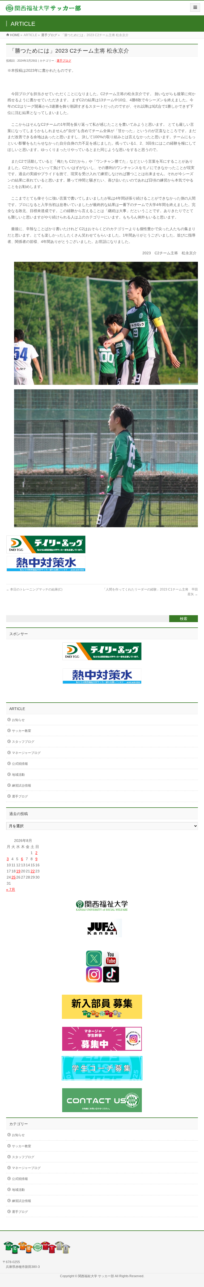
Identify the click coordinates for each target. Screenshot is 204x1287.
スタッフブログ (23, 742)
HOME (15, 35)
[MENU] (195, 7)
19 (18, 871)
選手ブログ (49, 35)
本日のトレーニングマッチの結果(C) (34, 589)
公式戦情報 (20, 764)
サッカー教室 (21, 731)
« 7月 (10, 889)
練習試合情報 (21, 785)
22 (33, 871)
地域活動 (18, 775)
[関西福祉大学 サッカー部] (43, 9)
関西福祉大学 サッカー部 (96, 1276)
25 (13, 877)
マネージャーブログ (26, 753)
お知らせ (18, 720)
